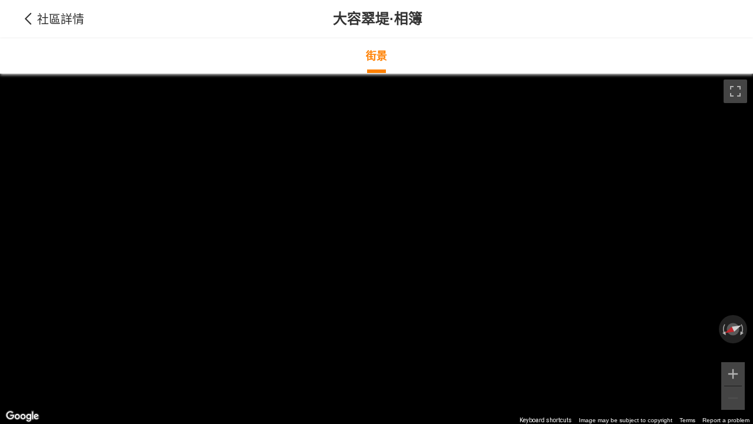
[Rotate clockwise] (743, 329)
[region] (376, 249)
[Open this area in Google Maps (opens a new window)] (22, 416)
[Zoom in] (733, 374)
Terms (687, 420)
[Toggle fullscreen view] (735, 91)
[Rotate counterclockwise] (723, 329)
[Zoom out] (733, 398)
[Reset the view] (733, 329)
